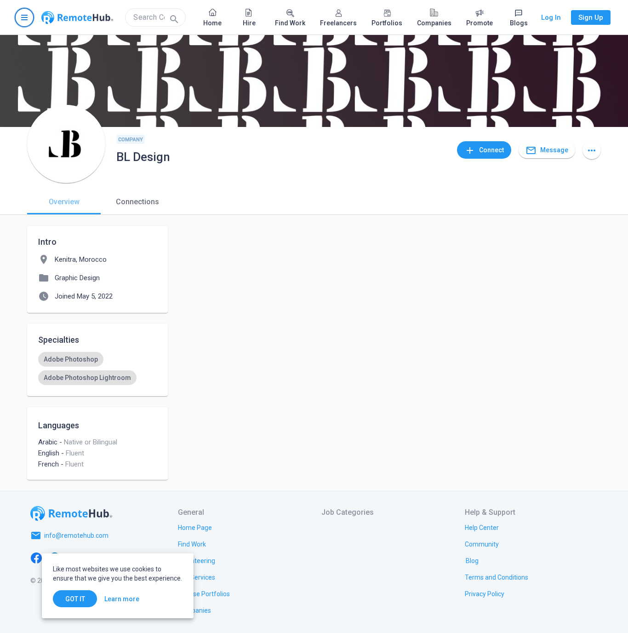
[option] (70, 359)
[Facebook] (36, 557)
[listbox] (97, 368)
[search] (155, 17)
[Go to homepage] (77, 17)
